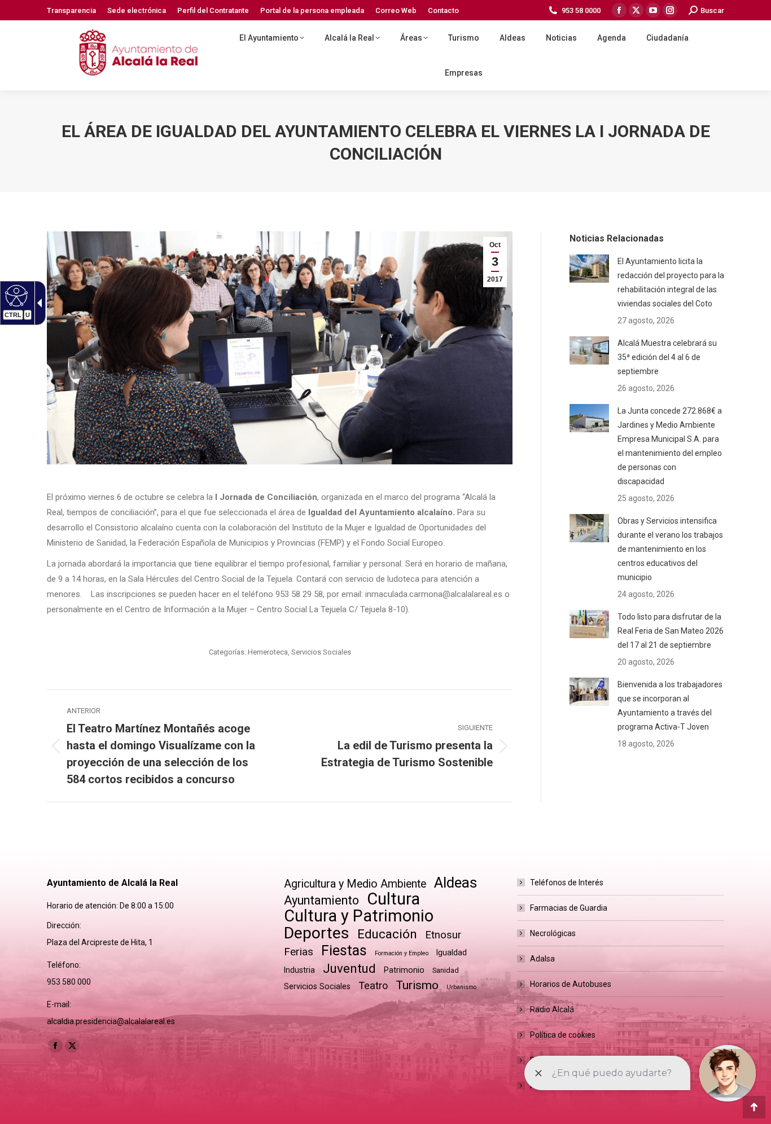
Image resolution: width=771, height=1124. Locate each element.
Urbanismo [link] (461, 987)
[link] (71, 10)
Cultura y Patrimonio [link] (358, 916)
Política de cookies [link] (562, 1034)
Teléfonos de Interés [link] (566, 882)
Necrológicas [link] (553, 933)
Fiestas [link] (344, 950)
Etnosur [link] (443, 935)
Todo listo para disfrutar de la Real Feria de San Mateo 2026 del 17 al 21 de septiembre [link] (670, 630)
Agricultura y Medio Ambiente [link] (355, 883)
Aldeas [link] (455, 883)
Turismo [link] (417, 985)
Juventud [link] (349, 968)
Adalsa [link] (542, 958)
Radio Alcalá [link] (552, 1009)
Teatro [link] (373, 985)
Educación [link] (387, 934)
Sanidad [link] (445, 970)
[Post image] (589, 268)
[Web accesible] (15, 295)
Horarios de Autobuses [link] (570, 984)
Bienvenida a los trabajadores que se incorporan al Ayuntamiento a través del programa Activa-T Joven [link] (669, 705)
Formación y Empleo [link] (401, 953)
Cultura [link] (393, 899)
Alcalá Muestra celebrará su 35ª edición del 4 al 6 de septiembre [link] (667, 357)
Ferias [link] (298, 951)
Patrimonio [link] (404, 969)
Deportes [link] (316, 933)
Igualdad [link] (451, 952)
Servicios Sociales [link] (321, 652)
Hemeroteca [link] (268, 652)
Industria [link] (299, 969)
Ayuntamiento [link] (321, 900)
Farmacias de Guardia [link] (568, 907)
